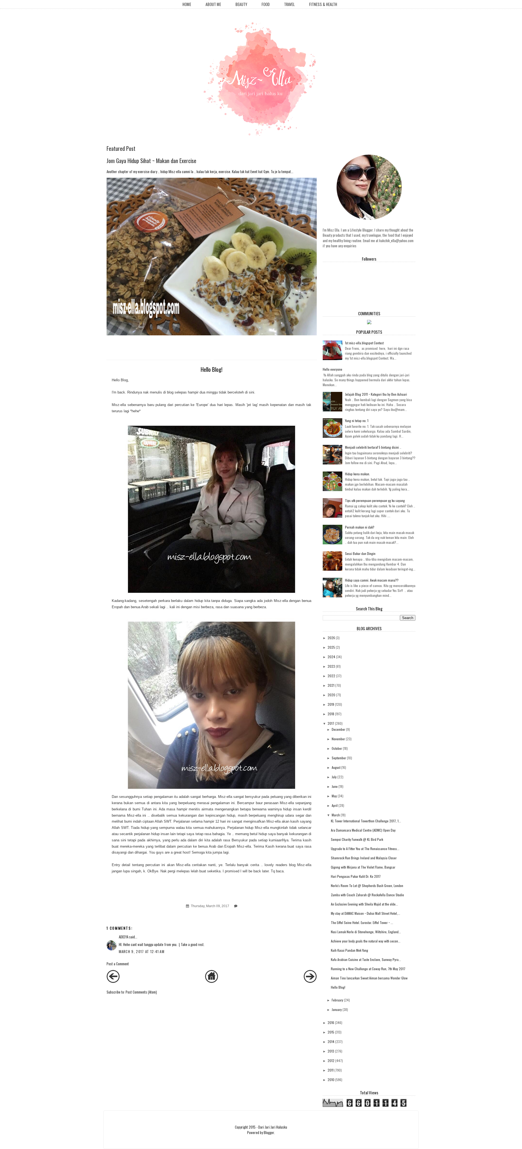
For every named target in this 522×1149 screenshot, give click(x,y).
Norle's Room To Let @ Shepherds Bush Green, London (367, 885)
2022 (331, 675)
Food (266, 4)
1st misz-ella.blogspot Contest (364, 343)
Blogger (269, 1132)
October (337, 748)
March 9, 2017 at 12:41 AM (142, 951)
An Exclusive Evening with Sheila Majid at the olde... (364, 904)
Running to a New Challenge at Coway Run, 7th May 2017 (368, 968)
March (336, 815)
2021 (331, 685)
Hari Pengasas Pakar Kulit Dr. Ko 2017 (356, 876)
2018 (331, 713)
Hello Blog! (338, 987)
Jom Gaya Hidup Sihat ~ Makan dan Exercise (151, 160)
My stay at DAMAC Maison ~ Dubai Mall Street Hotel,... (365, 913)
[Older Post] (310, 981)
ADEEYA (123, 936)
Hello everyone (332, 369)
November (338, 738)
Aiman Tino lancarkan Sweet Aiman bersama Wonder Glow (369, 978)
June (335, 786)
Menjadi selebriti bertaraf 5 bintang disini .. (373, 447)
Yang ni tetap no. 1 (356, 420)
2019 (331, 704)
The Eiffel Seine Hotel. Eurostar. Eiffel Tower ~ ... (362, 922)
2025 (331, 647)
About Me (213, 4)
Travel (289, 4)
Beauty (241, 4)
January (337, 1009)
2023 (331, 666)
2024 (331, 656)
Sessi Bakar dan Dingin (360, 553)
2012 (331, 1060)
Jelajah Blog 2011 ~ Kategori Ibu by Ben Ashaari (376, 394)
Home (186, 4)
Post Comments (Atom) (141, 992)
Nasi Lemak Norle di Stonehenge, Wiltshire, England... (366, 931)
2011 (331, 1070)
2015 (331, 1032)
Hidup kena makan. (357, 474)
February (337, 1000)
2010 (331, 1079)
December (338, 729)
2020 (331, 694)
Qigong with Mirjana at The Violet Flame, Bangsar (363, 867)
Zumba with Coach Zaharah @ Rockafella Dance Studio (367, 894)
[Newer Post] (113, 981)
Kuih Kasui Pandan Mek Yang (349, 950)
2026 (331, 637)
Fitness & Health (323, 4)
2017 (331, 723)
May (334, 796)
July (334, 777)
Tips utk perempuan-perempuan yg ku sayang (375, 500)
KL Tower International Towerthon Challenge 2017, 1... (366, 821)
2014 (331, 1041)
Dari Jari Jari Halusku (272, 1127)
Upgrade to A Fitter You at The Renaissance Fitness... (365, 848)
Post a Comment (118, 963)
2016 (331, 1022)
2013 (331, 1051)
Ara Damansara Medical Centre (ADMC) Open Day (363, 830)
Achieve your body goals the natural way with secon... (365, 941)
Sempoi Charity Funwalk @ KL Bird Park (357, 839)
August (336, 767)
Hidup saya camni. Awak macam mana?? (372, 580)
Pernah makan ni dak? (359, 527)
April (335, 805)
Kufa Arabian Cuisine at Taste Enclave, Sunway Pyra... (366, 959)
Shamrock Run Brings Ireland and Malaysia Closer (364, 857)
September (339, 757)
